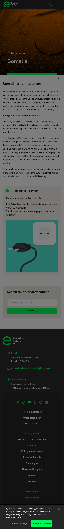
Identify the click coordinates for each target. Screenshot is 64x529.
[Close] (59, 509)
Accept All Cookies (41, 523)
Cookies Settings (19, 523)
